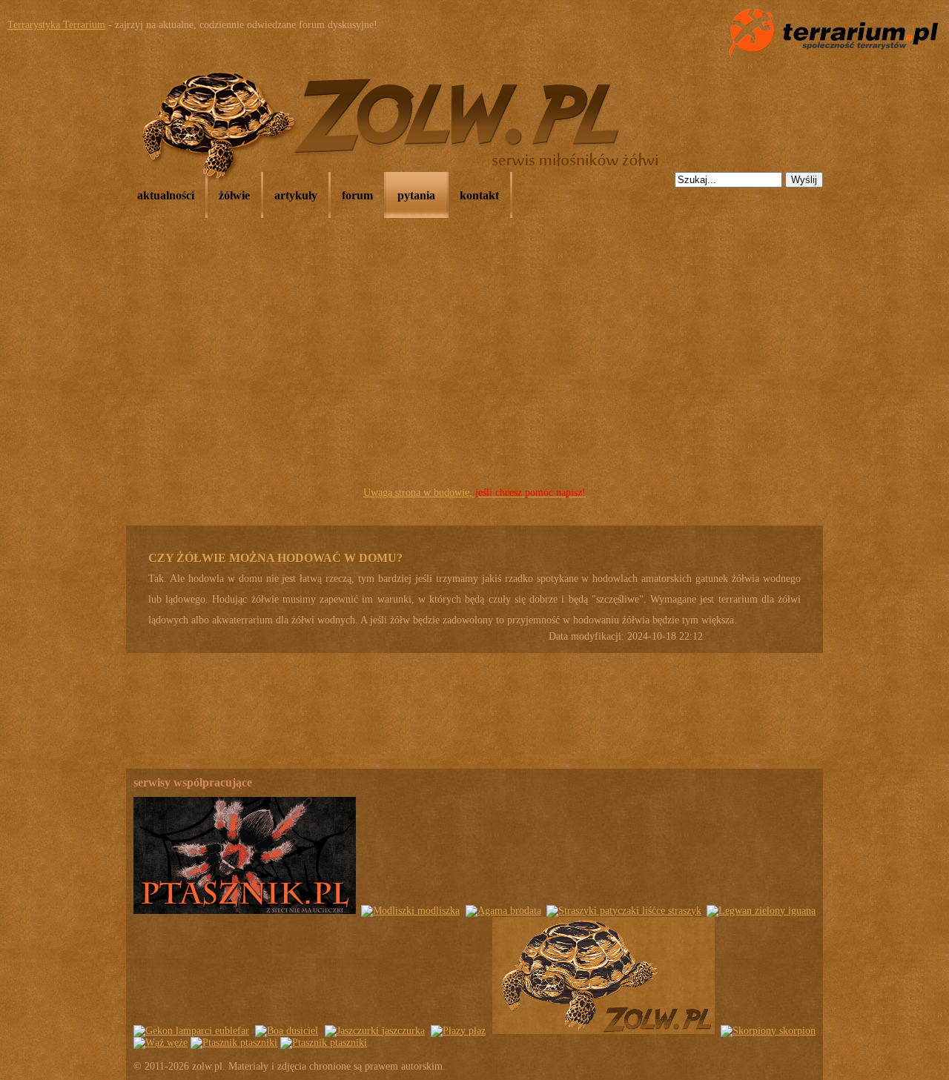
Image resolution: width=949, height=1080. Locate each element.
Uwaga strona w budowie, (474, 492)
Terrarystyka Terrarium (56, 24)
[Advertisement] (474, 371)
